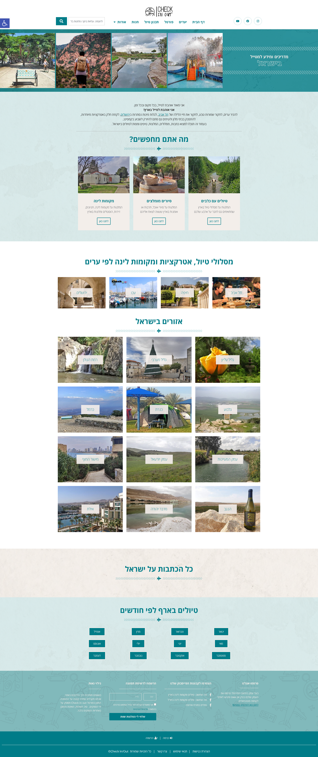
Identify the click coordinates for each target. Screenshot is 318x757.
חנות (135, 22)
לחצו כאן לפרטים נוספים (245, 705)
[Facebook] (248, 21)
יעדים (183, 22)
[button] (5, 23)
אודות (121, 22)
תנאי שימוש (180, 751)
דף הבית (198, 22)
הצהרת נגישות (201, 751)
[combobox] (86, 21)
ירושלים (125, 114)
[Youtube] (238, 21)
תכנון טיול (151, 22)
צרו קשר (162, 751)
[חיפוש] (61, 21)
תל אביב (163, 114)
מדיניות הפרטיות (140, 709)
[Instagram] (258, 21)
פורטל (168, 22)
